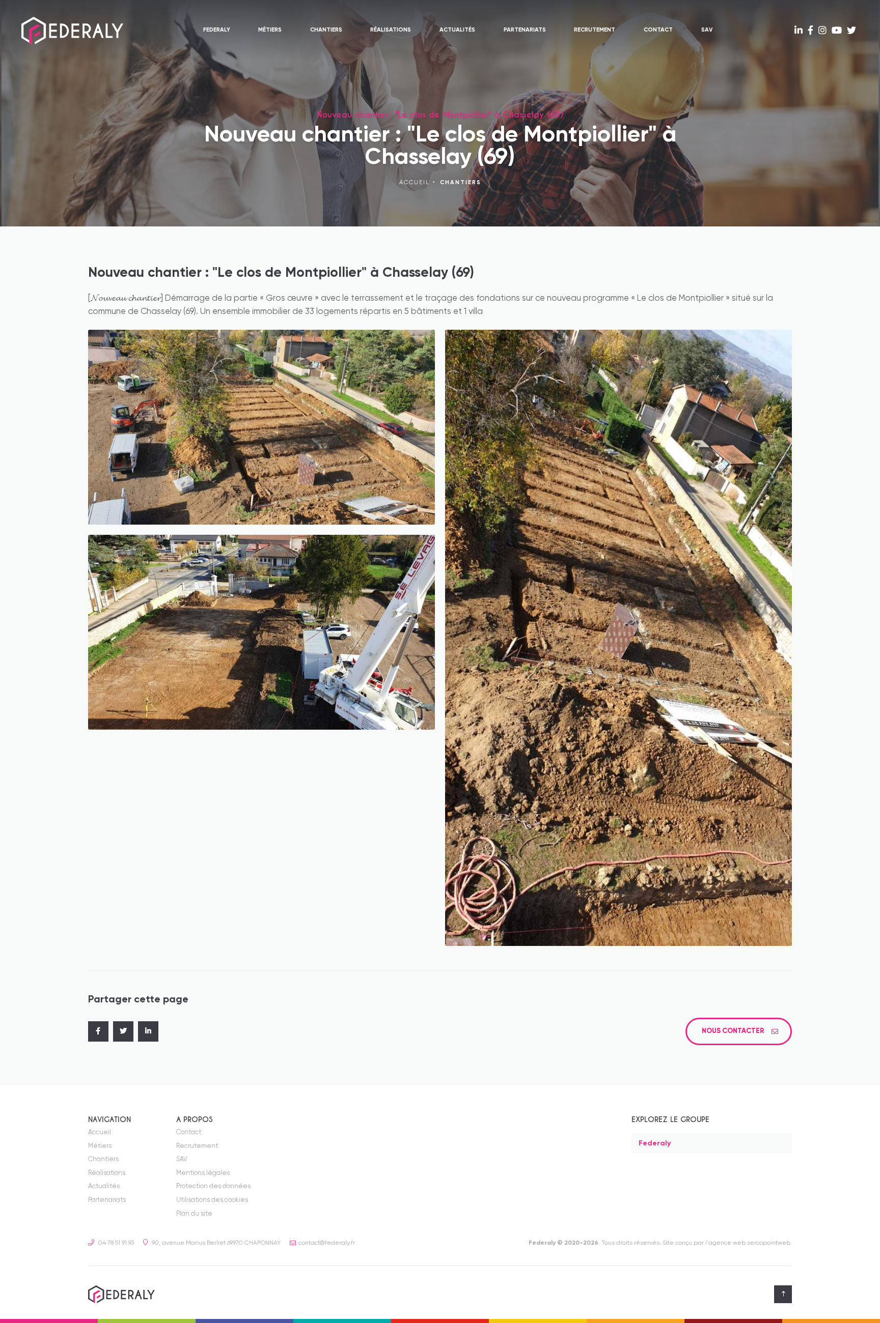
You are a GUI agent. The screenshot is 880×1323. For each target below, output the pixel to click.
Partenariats (525, 30)
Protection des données (213, 1187)
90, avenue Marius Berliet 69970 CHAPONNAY (215, 1244)
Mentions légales (203, 1173)
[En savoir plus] (798, 31)
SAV (706, 30)
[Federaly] (72, 30)
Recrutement (594, 30)
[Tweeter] (123, 1032)
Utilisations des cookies (212, 1200)
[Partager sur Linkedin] (148, 1032)
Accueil (414, 183)
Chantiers (326, 30)
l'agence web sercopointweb (747, 1244)
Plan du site (194, 1214)
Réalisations (390, 30)
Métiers (270, 30)
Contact (658, 30)
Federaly (216, 30)
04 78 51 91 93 (115, 1244)
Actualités (457, 30)
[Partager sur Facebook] (98, 1032)
